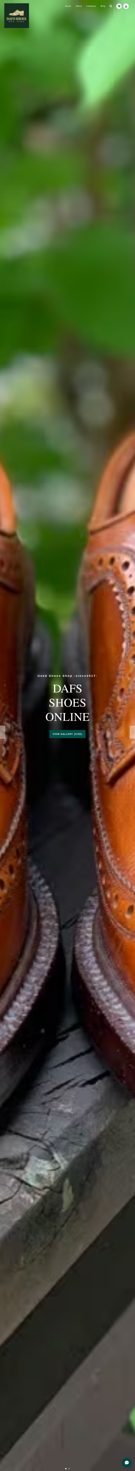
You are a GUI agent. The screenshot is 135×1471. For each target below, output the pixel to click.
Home (68, 6)
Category (91, 6)
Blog (103, 6)
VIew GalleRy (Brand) (67, 734)
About (79, 6)
